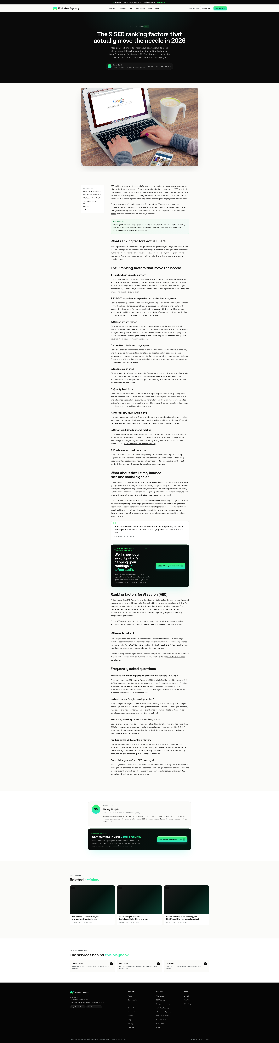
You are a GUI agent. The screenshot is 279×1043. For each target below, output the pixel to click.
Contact (131, 1008)
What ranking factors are (91, 191)
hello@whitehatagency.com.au (94, 1002)
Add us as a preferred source (172, 839)
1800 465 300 (194, 8)
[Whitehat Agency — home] (65, 8)
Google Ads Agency (163, 1004)
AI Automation (161, 1020)
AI (131, 8)
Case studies (140, 8)
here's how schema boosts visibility (140, 443)
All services (160, 996)
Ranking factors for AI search (90, 202)
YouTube (187, 1000)
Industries (123, 8)
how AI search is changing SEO (168, 624)
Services (112, 8)
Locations (131, 1004)
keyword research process (135, 339)
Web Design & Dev (162, 1016)
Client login (206, 8)
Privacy (130, 1024)
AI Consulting (161, 1024)
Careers (130, 1016)
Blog (157, 8)
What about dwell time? (91, 198)
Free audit (220, 8)
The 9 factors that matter (92, 195)
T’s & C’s (131, 1028)
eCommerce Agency (163, 1012)
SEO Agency (160, 1000)
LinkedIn (187, 996)
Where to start (88, 206)
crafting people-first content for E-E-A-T (140, 315)
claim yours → (161, 2)
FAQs (84, 210)
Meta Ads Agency (162, 1008)
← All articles (136, 26)
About (150, 8)
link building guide (133, 406)
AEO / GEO (159, 1028)
